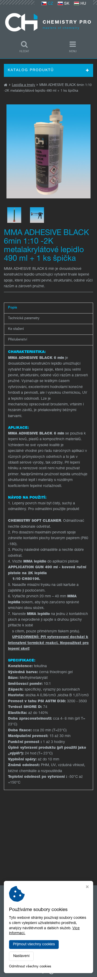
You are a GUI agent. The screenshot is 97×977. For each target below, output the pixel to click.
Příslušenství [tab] (17, 340)
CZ (50, 4)
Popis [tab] (12, 308)
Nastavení (21, 956)
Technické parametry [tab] (24, 318)
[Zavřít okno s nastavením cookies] (87, 888)
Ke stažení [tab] (16, 329)
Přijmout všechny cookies (34, 944)
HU (83, 4)
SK (66, 4)
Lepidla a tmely (23, 85)
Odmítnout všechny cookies (30, 966)
